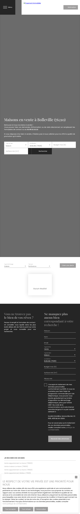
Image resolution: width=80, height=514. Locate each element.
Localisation (33, 143)
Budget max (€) (60, 145)
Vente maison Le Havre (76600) (16, 466)
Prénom (47, 331)
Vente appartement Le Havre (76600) (18, 463)
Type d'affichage (8, 264)
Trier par (30, 264)
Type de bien (9, 143)
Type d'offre (47, 347)
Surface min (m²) (12, 151)
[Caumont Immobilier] (38, 7)
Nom (46, 337)
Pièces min (48, 379)
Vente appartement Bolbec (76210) (17, 473)
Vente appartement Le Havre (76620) (18, 470)
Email (46, 343)
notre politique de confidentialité (15, 504)
